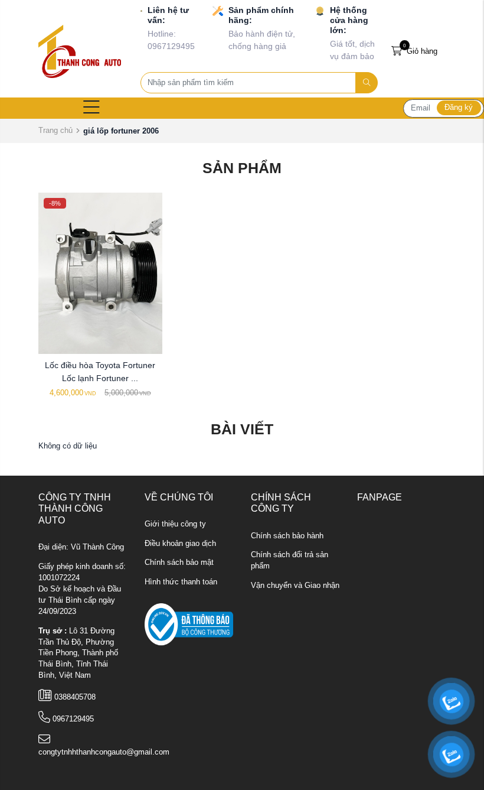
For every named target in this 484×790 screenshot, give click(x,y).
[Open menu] (91, 108)
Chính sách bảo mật (179, 562)
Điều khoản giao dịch (180, 543)
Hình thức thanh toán (181, 582)
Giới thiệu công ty (175, 524)
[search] (366, 82)
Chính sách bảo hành (287, 536)
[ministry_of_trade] (189, 624)
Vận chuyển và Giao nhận (295, 585)
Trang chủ (55, 130)
